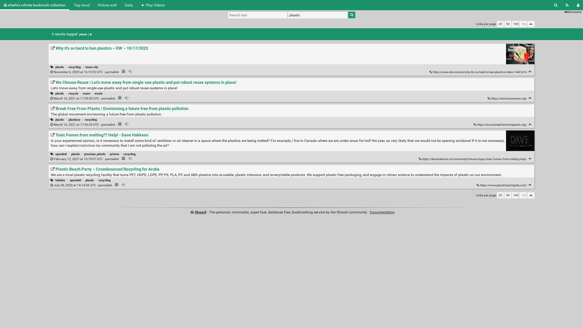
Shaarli (200, 212)
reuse (86, 93)
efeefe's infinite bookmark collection (36, 5)
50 (508, 24)
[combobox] (317, 15)
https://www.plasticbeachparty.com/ (503, 185)
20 (500, 24)
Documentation (382, 212)
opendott (61, 154)
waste (98, 93)
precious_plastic (95, 154)
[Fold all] (531, 24)
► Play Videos (153, 5)
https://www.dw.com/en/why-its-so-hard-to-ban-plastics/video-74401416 (479, 72)
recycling (75, 67)
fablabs (60, 180)
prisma (114, 154)
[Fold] (530, 71)
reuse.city (91, 67)
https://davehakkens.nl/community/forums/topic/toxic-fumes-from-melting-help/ (474, 159)
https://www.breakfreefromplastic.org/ (501, 124)
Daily (129, 5)
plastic (83, 34)
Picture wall (107, 5)
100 (516, 24)
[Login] (578, 5)
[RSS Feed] (567, 5)
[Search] (555, 5)
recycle (73, 93)
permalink (86, 72)
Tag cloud (82, 5)
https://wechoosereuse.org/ (508, 98)
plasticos (74, 119)
